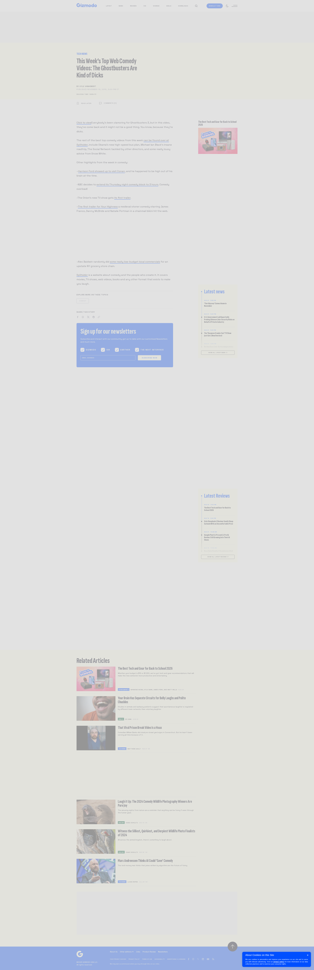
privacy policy (278, 962)
